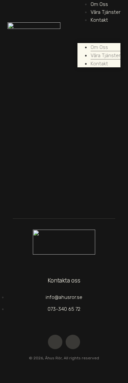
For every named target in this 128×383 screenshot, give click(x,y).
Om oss (99, 4)
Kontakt (99, 20)
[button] (98, 28)
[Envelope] (55, 342)
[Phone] (73, 342)
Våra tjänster (105, 12)
